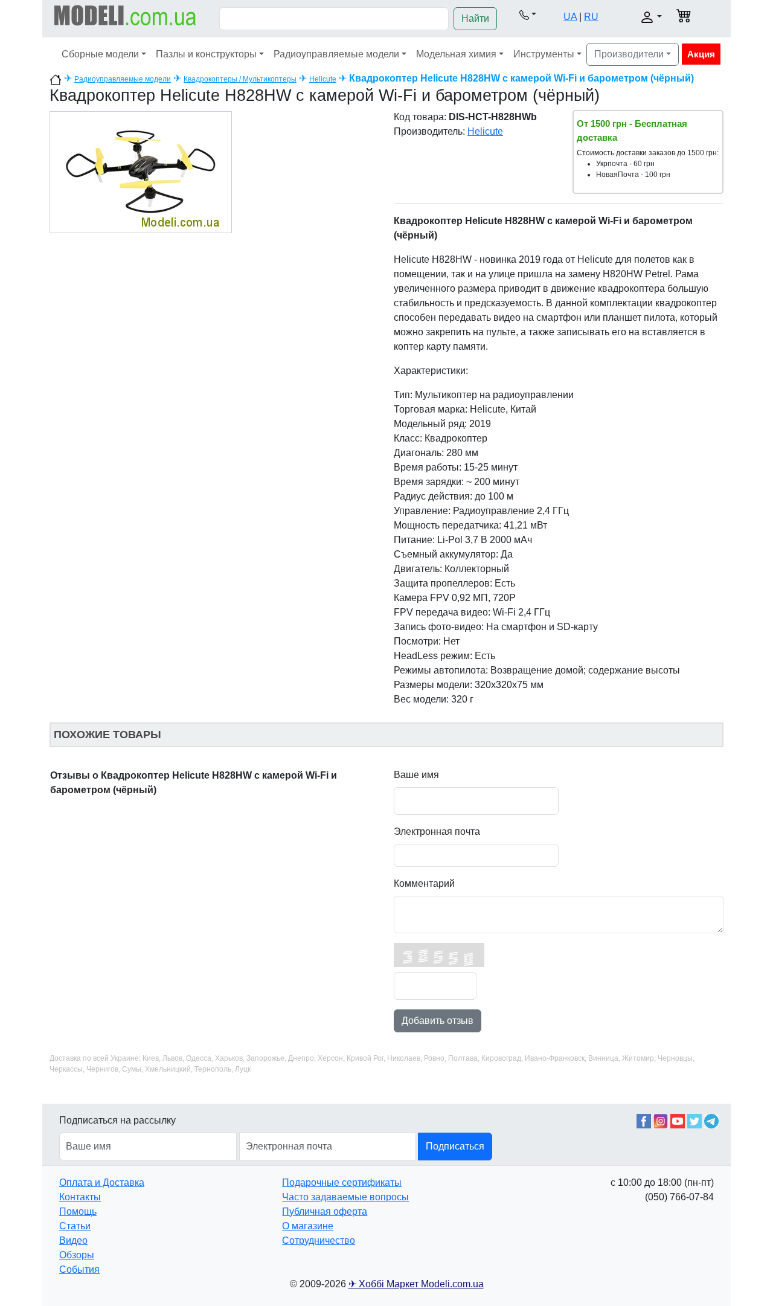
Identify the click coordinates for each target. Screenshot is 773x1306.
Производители (629, 54)
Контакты (80, 1197)
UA (570, 16)
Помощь (78, 1211)
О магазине (307, 1226)
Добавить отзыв (437, 1020)
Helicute (322, 79)
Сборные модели (100, 54)
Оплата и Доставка (101, 1182)
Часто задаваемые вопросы (345, 1197)
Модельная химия (456, 54)
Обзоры (76, 1255)
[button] (528, 14)
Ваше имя (416, 775)
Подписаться (455, 1146)
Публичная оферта (324, 1211)
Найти (475, 18)
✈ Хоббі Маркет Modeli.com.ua (416, 1284)
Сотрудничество (318, 1240)
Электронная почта (437, 831)
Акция (701, 54)
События (79, 1269)
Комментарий (424, 883)
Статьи (75, 1226)
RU (591, 16)
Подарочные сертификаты (342, 1182)
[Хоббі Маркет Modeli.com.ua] (125, 15)
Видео (73, 1240)
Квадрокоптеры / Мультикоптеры (240, 79)
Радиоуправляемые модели (336, 54)
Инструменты (543, 54)
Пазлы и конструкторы (206, 54)
